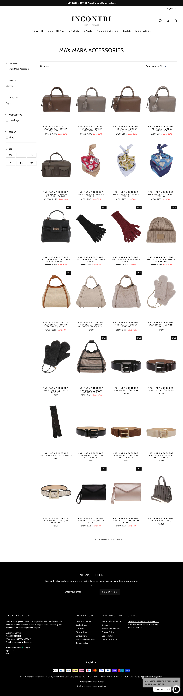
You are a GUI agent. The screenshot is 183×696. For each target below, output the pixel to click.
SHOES (73, 30)
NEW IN (37, 30)
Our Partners (81, 625)
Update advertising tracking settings (91, 686)
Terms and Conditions (85, 639)
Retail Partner (98, 682)
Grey (11, 137)
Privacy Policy (108, 632)
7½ (10, 155)
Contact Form (81, 636)
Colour (12, 132)
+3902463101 (15, 636)
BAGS (88, 30)
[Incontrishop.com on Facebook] (13, 652)
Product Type (15, 115)
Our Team (80, 628)
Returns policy (82, 643)
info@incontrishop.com (22, 642)
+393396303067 (23, 639)
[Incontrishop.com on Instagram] (7, 652)
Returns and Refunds (111, 628)
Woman (9, 86)
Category (13, 97)
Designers (13, 63)
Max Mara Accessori (19, 69)
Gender (12, 80)
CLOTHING (56, 30)
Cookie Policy (107, 636)
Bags (8, 103)
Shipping (106, 625)
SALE (127, 30)
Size (10, 149)
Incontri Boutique (83, 621)
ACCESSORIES (108, 30)
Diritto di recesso (109, 639)
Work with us (81, 632)
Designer (143, 30)
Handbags (14, 120)
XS (31, 163)
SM (21, 163)
